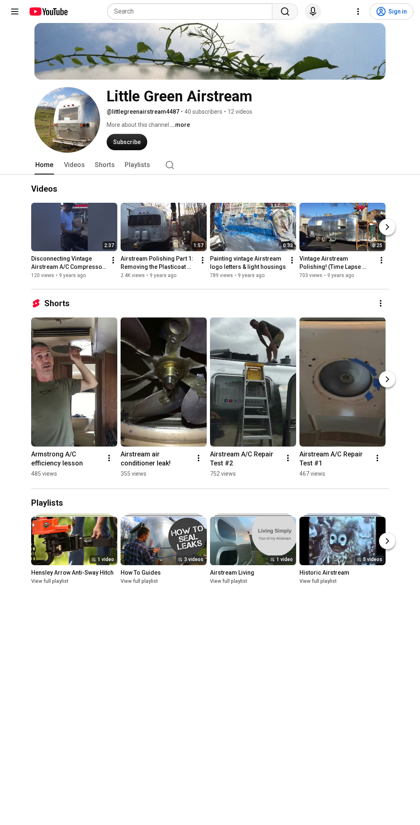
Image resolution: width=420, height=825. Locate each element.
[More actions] (113, 260)
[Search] (285, 11)
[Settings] (358, 11)
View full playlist (49, 581)
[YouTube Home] (48, 11)
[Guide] (15, 11)
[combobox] (192, 11)
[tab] (44, 165)
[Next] (387, 227)
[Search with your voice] (313, 11)
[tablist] (210, 165)
